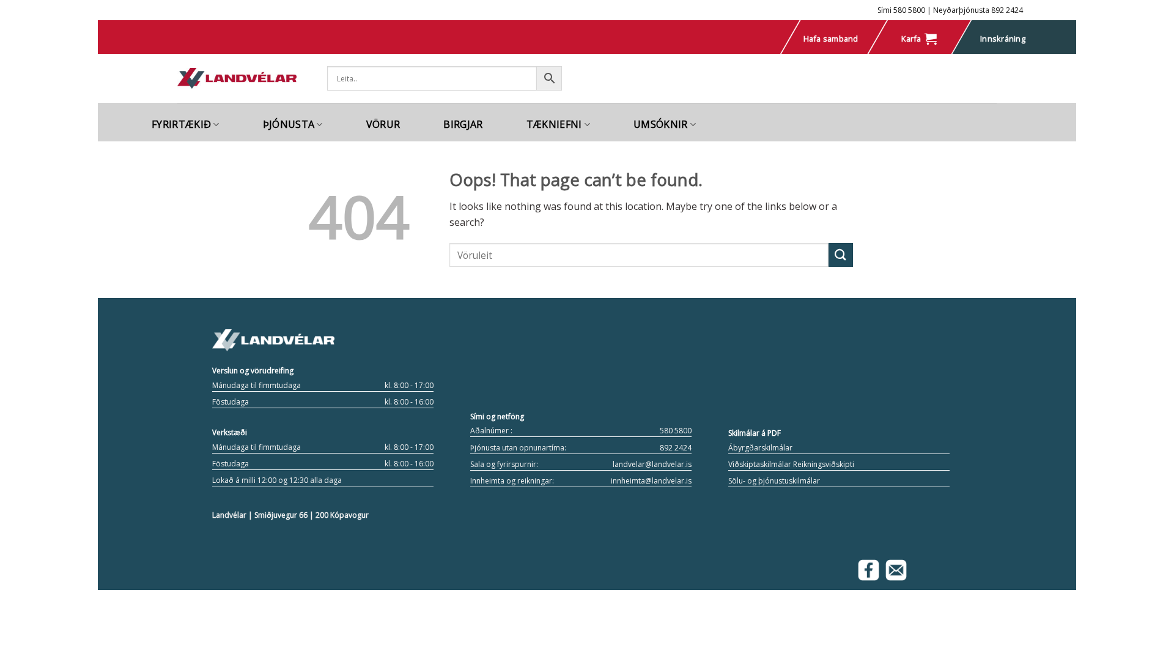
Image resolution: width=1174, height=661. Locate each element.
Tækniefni (554, 124)
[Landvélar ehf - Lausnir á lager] (237, 78)
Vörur (383, 124)
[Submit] (841, 255)
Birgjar (462, 124)
